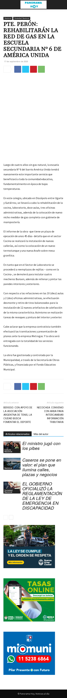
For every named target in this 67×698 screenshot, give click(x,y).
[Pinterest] (33, 69)
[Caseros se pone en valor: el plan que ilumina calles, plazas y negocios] (12, 464)
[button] (5, 4)
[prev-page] (5, 517)
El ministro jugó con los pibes (41, 445)
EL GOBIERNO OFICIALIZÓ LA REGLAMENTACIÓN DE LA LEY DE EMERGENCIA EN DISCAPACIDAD (42, 496)
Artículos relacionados (17, 434)
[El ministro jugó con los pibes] (12, 447)
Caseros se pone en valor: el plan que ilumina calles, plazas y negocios (41, 467)
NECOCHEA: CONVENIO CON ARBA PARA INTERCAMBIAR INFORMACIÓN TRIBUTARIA (50, 415)
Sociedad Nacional (21, 18)
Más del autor (41, 434)
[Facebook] (17, 69)
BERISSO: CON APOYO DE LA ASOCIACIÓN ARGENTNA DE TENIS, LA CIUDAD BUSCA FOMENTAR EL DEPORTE (17, 415)
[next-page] (11, 517)
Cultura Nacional (8, 451)
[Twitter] (25, 69)
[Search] (62, 4)
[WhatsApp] (41, 69)
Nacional (7, 18)
